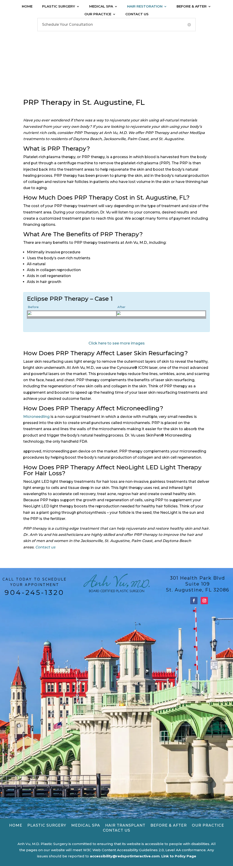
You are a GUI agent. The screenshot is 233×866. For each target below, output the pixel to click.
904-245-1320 (34, 592)
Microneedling (36, 416)
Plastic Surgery (58, 6)
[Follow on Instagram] (204, 600)
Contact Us (137, 14)
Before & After (192, 6)
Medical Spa (101, 6)
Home (27, 6)
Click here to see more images (117, 343)
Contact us (45, 547)
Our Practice (97, 14)
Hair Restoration (144, 6)
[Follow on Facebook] (194, 600)
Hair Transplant (125, 825)
